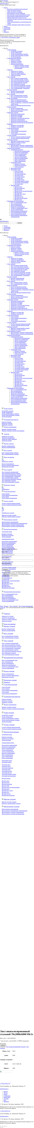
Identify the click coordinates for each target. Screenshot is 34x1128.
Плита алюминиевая (20, 159)
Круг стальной (11, 94)
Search (20, 223)
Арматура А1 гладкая (16, 71)
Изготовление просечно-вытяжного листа (18, 14)
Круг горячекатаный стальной (19, 95)
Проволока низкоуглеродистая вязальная (22, 122)
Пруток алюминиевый (21, 154)
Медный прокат (15, 185)
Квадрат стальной (12, 89)
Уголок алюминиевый (21, 156)
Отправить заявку (15, 37)
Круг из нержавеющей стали (19, 202)
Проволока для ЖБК (16, 117)
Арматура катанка (16, 75)
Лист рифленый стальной (18, 84)
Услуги (5, 7)
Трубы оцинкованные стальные (19, 54)
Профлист (10, 124)
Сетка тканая (14, 132)
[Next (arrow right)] (2, 1127)
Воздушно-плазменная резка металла (17, 9)
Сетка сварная (14, 129)
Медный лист (18, 195)
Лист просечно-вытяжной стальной (20, 85)
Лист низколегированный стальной (20, 87)
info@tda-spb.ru (4, 3)
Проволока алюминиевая (17, 114)
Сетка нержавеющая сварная (18, 212)
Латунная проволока (20, 174)
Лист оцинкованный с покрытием (20, 88)
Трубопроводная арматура (14, 58)
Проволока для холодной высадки (20, 118)
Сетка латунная (19, 171)
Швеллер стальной (12, 139)
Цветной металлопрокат (13, 148)
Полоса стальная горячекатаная (19, 109)
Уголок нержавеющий (17, 209)
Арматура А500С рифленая (18, 74)
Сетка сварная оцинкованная (19, 131)
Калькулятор (7, 29)
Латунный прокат (16, 169)
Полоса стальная (11, 107)
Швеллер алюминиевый (21, 158)
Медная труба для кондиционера (23, 191)
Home (1, 606)
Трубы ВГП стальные (16, 51)
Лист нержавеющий (16, 204)
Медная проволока (20, 188)
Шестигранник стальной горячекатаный (22, 145)
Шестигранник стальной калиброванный (22, 146)
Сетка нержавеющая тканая (18, 214)
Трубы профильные (16, 52)
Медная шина (18, 192)
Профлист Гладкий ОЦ (17, 127)
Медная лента (18, 199)
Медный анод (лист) (20, 194)
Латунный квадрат (20, 176)
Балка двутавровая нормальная (19, 101)
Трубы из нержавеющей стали (19, 208)
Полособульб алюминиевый (22, 151)
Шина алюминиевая (20, 161)
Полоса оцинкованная (17, 108)
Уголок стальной (11, 135)
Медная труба (18, 189)
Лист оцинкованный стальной (19, 82)
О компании (7, 27)
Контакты (6, 32)
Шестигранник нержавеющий (19, 211)
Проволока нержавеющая (18, 119)
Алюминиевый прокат (17, 149)
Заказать (3, 1045)
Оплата (7, 821)
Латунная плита (19, 172)
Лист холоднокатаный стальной (19, 79)
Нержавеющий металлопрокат (15, 201)
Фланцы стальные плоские (22, 65)
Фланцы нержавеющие (17, 64)
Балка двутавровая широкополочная (21, 105)
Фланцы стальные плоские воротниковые (22, 67)
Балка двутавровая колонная (18, 99)
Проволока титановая (20, 165)
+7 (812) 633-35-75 (5, 37)
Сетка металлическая (13, 128)
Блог (5, 30)
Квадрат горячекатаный (17, 92)
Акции (5, 26)
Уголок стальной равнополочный (20, 138)
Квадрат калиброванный (17, 91)
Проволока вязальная (16, 115)
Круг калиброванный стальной (19, 97)
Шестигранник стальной (14, 144)
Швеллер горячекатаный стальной (20, 141)
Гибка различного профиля (14, 12)
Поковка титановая (20, 164)
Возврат (20, 821)
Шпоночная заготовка (17, 111)
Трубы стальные (11, 49)
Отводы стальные (15, 59)
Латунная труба (19, 175)
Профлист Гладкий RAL (17, 125)
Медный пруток (19, 196)
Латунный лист (19, 178)
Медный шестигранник (21, 198)
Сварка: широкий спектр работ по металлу (19, 24)
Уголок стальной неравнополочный (20, 136)
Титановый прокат (16, 162)
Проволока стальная (12, 112)
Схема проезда (14, 821)
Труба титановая (19, 166)
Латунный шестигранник (21, 182)
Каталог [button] (6, 48)
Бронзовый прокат (16, 168)
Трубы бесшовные (16, 57)
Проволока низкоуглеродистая (19, 121)
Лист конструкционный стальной (20, 81)
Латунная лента (19, 184)
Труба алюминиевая (20, 155)
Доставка (2, 821)
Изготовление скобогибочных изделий (17, 16)
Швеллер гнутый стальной (18, 142)
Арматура (10, 69)
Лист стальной (11, 77)
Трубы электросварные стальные (20, 55)
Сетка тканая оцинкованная (18, 134)
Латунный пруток (19, 179)
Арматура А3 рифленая (17, 72)
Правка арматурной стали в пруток (16, 17)
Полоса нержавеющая (17, 205)
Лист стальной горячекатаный (19, 78)
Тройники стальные (16, 62)
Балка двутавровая (12, 98)
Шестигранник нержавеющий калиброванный (19, 216)
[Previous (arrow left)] (0, 1127)
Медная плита (18, 186)
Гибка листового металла (14, 10)
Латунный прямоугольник (22, 181)
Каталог (6, 606)
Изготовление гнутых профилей (16, 13)
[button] (7, 5)
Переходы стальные (16, 61)
